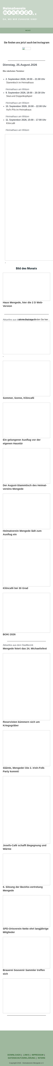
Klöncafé (10, 123)
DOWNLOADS (14, 1055)
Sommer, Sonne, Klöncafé (19, 398)
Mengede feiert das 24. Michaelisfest (25, 648)
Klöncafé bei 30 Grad (15, 588)
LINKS (26, 1055)
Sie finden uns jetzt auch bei (26, 42)
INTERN (41, 1058)
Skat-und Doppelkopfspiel (19, 96)
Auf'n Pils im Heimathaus (18, 109)
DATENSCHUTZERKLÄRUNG (21, 1058)
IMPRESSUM (38, 1055)
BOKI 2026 (9, 634)
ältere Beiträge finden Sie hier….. (34, 319)
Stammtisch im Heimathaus (20, 82)
